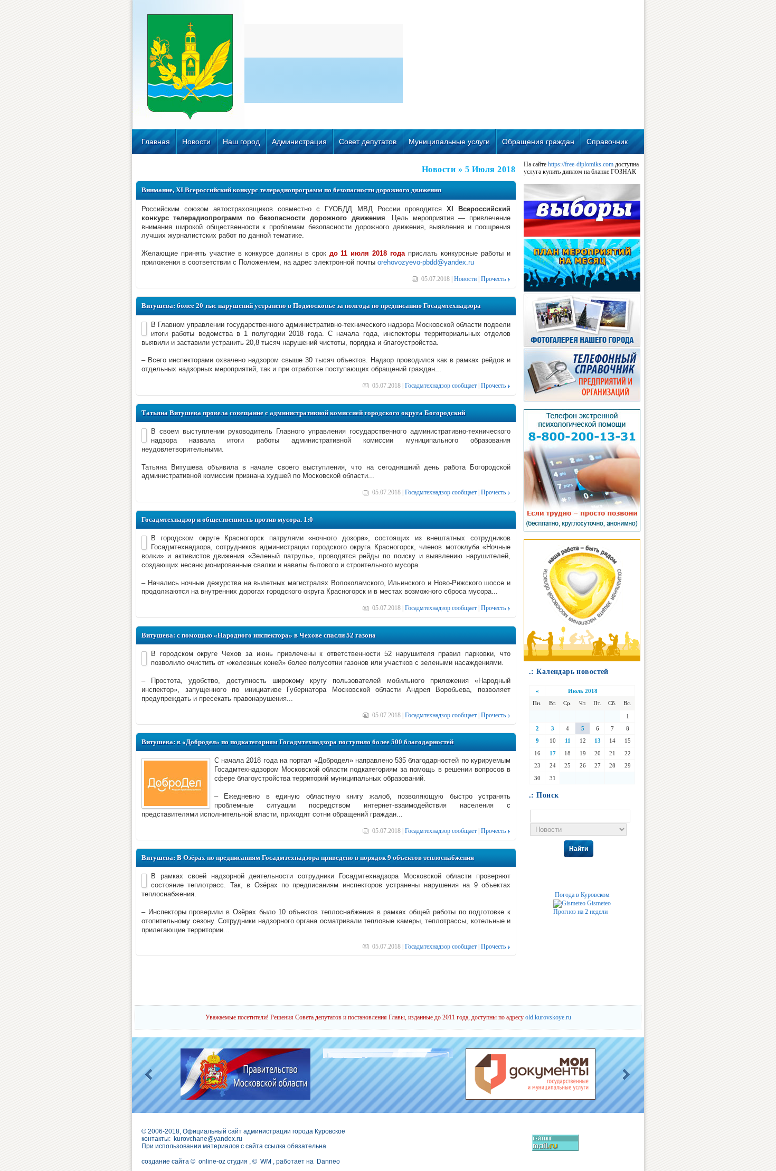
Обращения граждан (538, 141)
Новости (196, 141)
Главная (155, 141)
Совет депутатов (367, 141)
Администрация (299, 141)
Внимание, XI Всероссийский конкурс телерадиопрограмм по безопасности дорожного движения (291, 190)
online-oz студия (223, 1161)
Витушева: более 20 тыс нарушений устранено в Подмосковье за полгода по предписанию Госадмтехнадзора (311, 306)
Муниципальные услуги (449, 141)
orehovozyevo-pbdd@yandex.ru (425, 262)
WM (265, 1161)
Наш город (241, 141)
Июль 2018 (583, 691)
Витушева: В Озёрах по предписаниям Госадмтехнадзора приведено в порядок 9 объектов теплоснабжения (307, 857)
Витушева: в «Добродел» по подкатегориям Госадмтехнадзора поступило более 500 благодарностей (297, 742)
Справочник (607, 141)
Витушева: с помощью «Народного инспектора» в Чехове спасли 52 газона (258, 635)
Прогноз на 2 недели (580, 911)
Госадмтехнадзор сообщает (441, 385)
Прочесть (493, 279)
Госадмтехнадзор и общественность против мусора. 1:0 (227, 519)
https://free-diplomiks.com (580, 164)
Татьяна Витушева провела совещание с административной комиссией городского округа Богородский (303, 413)
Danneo (328, 1161)
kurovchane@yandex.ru (208, 1138)
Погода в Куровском (582, 894)
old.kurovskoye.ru (548, 1017)
